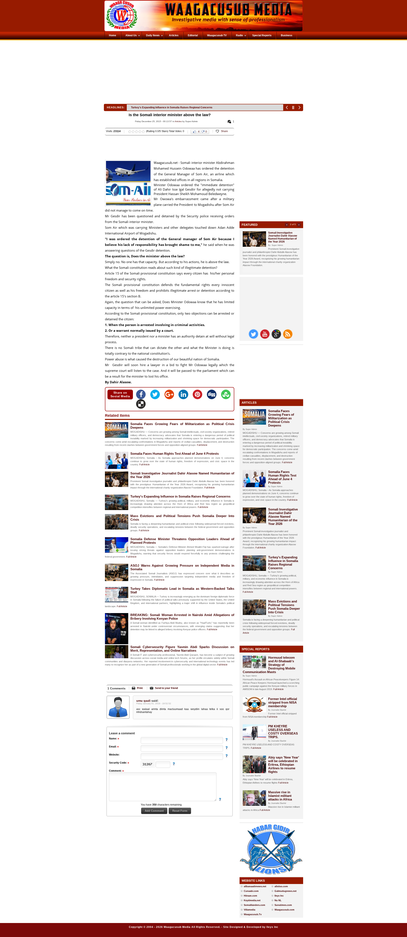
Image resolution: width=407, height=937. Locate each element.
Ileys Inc (279, 895)
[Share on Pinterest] (199, 395)
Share (224, 131)
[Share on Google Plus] (170, 395)
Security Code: (118, 762)
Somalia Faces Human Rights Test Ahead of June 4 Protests (174, 453)
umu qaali (143, 700)
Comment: (115, 770)
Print (140, 688)
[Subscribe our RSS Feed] (287, 338)
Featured (250, 224)
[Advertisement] (153, 73)
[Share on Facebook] (142, 395)
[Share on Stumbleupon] (226, 395)
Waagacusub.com (284, 909)
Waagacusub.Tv (253, 914)
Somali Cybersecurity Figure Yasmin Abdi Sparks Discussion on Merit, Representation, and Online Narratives (182, 648)
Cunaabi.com (251, 891)
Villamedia (249, 909)
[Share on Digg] (213, 395)
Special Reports (255, 649)
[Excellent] (143, 131)
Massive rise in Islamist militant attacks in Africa (280, 795)
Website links (253, 880)
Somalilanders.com (254, 905)
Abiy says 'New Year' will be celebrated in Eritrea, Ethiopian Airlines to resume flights (283, 765)
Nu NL (278, 900)
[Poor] (129, 131)
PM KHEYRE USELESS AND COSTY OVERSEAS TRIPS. (283, 731)
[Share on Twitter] (156, 395)
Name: (113, 738)
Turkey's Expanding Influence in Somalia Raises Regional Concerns (180, 496)
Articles (178, 121)
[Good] (136, 131)
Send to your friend (166, 688)
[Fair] (133, 131)
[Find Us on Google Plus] (276, 338)
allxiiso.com (281, 886)
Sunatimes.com (283, 905)
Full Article (202, 445)
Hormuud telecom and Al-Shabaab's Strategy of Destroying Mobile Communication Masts (269, 665)
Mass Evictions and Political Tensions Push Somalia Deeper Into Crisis (173, 107)
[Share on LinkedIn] (184, 395)
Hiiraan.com (250, 895)
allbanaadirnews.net (255, 886)
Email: (113, 746)
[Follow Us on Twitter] (253, 338)
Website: (114, 754)
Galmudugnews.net (286, 891)
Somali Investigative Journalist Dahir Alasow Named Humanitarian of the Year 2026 (282, 237)
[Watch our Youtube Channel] (265, 338)
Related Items (117, 415)
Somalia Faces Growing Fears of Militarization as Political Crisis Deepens (281, 418)
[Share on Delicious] (141, 405)
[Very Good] (140, 131)
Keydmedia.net (252, 900)
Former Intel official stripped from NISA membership (282, 702)
